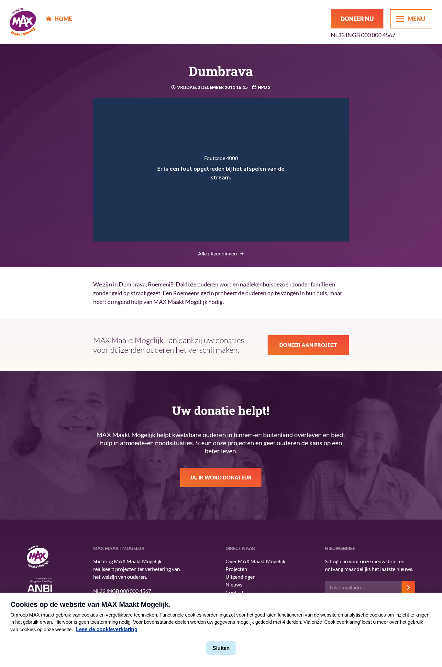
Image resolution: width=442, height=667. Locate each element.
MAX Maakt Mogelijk (23, 22)
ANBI (40, 586)
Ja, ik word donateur (221, 477)
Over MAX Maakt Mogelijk (255, 561)
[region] (221, 170)
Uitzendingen (241, 577)
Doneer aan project (308, 345)
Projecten (236, 569)
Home (63, 18)
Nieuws (234, 584)
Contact (235, 592)
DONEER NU (357, 18)
